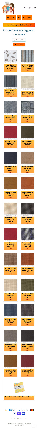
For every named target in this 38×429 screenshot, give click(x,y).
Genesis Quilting (18, 423)
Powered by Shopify (19, 425)
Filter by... (19, 44)
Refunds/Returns (22, 419)
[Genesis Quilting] (8, 7)
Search (13, 419)
